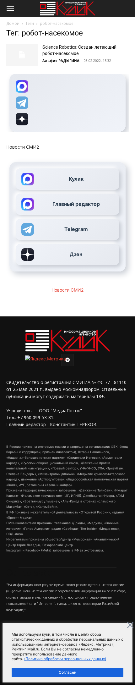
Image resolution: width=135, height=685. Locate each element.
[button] (10, 8)
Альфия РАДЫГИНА (60, 60)
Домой (12, 23)
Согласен (67, 672)
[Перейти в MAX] (67, 86)
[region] (67, 652)
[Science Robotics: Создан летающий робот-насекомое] (22, 55)
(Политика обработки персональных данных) (65, 658)
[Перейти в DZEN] (67, 119)
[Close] (130, 625)
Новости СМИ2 (22, 147)
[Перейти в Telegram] (67, 102)
